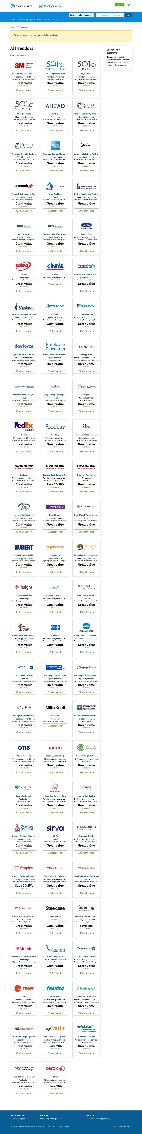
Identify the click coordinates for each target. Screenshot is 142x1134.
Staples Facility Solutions (55, 876)
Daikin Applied (86, 314)
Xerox (55, 1076)
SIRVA (55, 836)
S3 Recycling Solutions (86, 755)
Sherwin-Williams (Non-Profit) (24, 836)
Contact (46, 19)
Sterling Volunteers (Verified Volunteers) (86, 916)
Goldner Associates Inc (86, 434)
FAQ (39, 19)
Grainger (24, 475)
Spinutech (129, 1126)
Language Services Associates (86, 675)
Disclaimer (60, 1126)
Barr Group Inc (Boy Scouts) (55, 234)
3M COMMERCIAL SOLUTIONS (24, 73)
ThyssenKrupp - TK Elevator (86, 956)
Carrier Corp (86, 234)
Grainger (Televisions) (86, 475)
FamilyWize (86, 394)
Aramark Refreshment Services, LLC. (24, 194)
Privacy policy (51, 1126)
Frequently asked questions (51, 1118)
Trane (24, 996)
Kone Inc (55, 635)
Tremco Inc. (55, 996)
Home (13, 19)
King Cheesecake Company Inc (24, 635)
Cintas (55, 274)
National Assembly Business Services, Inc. (33, 1126)
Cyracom (55, 314)
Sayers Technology (24, 796)
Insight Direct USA (24, 595)
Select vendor (25, 90)
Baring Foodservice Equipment (86, 194)
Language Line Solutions (55, 675)
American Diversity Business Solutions (86, 113)
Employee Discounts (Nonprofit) (55, 354)
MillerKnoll (55, 715)
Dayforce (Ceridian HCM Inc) (24, 354)
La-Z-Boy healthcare (24, 675)
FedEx (24, 434)
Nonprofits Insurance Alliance (86, 715)
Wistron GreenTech (86, 1036)
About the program (26, 19)
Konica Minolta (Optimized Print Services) (86, 635)
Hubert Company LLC (24, 555)
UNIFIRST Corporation (86, 996)
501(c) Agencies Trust (55, 73)
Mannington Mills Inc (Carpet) (24, 715)
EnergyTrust (86, 354)
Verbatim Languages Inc (24, 1036)
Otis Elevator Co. (24, 755)
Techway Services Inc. (55, 956)
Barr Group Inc (24, 234)
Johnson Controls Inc (55, 595)
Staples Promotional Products (24, 916)
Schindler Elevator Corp (55, 796)
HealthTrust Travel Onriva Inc (86, 515)
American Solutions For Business (86, 154)
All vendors (22, 27)
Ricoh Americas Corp (55, 755)
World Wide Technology (24, 1076)
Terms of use (69, 1126)
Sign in (129, 4)
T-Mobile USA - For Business (24, 956)
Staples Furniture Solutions (86, 876)
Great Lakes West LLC (24, 515)
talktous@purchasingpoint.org (97, 1118)
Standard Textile (86, 836)
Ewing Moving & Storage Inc (55, 394)
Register (120, 4)
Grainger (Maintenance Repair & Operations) (55, 475)
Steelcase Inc (55, 916)
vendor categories (81, 15)
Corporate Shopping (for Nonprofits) (86, 274)
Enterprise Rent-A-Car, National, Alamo (24, 394)
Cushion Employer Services (24, 314)
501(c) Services (86, 73)
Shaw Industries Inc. (86, 796)
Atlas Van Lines (55, 194)
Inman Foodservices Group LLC (86, 555)
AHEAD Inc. (55, 113)
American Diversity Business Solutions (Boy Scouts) (24, 154)
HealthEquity (55, 515)
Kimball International (86, 595)
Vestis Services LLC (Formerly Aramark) (55, 1036)
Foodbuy (55, 434)
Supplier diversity (60, 19)
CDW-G (24, 274)
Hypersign (55, 555)
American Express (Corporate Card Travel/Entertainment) (55, 154)
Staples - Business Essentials (24, 876)
